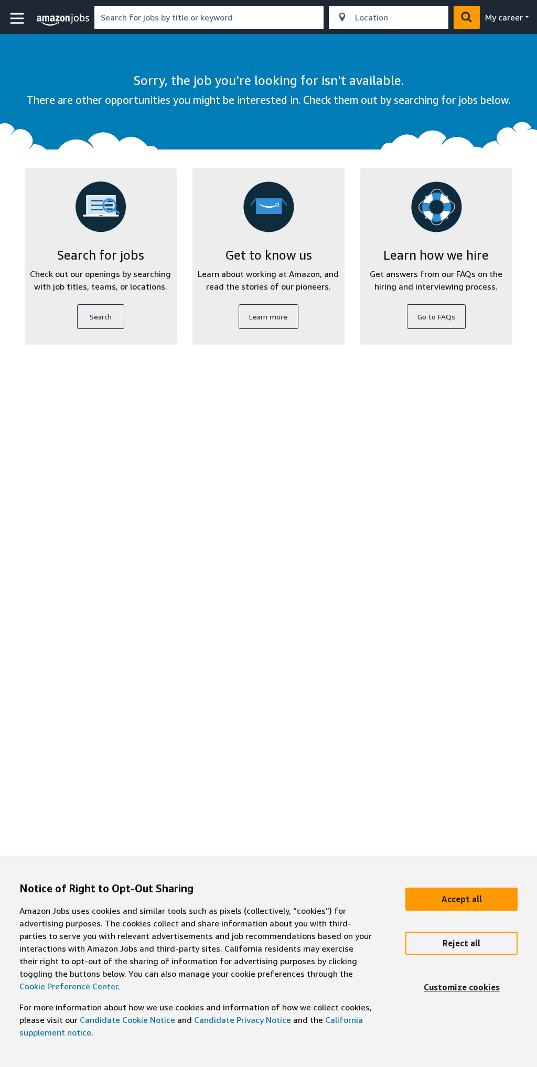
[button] (18, 18)
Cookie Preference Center (68, 986)
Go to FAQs (436, 316)
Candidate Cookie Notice (127, 1020)
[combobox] (209, 17)
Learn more (268, 316)
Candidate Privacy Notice (242, 1020)
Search (101, 316)
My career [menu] (504, 17)
